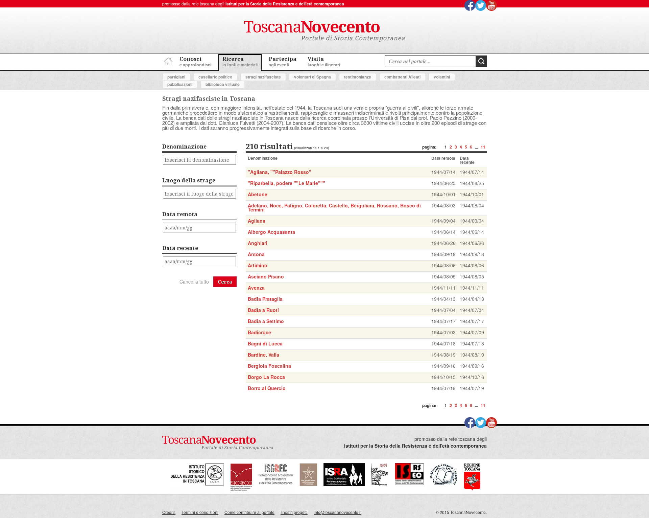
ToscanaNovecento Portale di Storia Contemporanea (324, 31)
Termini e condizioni (200, 512)
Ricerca (240, 61)
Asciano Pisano (266, 276)
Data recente (180, 248)
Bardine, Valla (263, 354)
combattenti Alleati (402, 77)
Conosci (195, 61)
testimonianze (357, 77)
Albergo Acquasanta (271, 231)
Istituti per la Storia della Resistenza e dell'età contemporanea (284, 4)
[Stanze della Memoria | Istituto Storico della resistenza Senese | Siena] (409, 483)
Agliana (256, 220)
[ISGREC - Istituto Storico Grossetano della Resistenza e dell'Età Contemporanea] (276, 489)
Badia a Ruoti (263, 310)
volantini (442, 77)
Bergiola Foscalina (269, 365)
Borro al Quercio (267, 388)
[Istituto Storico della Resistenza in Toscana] (197, 489)
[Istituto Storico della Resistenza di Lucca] (308, 484)
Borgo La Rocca (266, 377)
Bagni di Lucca (265, 343)
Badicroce (259, 332)
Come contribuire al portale (249, 512)
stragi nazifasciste (263, 77)
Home (167, 60)
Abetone (257, 194)
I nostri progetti (294, 512)
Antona (256, 254)
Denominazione (184, 146)
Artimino (257, 265)
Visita (324, 61)
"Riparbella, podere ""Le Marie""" (286, 183)
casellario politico (215, 77)
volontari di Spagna (312, 77)
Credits (168, 512)
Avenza (256, 287)
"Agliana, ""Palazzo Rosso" (279, 171)
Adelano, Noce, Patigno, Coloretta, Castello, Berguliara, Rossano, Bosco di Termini (334, 207)
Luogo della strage (188, 180)
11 (483, 147)
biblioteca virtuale (223, 84)
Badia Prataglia (265, 298)
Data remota (179, 214)
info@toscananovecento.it (337, 512)
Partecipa (282, 61)
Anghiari (257, 243)
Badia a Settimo (266, 321)
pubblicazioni (179, 84)
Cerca (225, 281)
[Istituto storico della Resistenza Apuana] (344, 484)
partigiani (176, 77)
